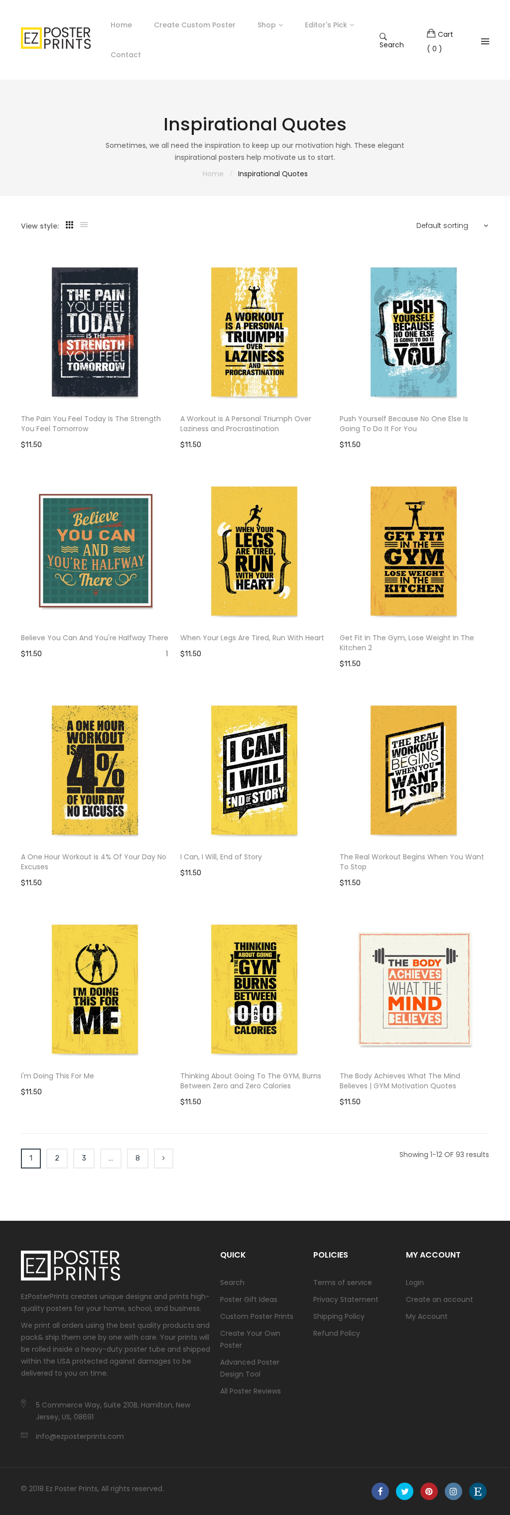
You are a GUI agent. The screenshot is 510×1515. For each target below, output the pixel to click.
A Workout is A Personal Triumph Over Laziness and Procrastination (245, 424)
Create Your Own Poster (250, 1339)
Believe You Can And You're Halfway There (94, 638)
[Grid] (69, 225)
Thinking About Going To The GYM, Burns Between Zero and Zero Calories (250, 1081)
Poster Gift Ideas (248, 1299)
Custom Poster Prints (256, 1316)
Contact (126, 55)
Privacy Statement (346, 1299)
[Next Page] (163, 1158)
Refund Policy (336, 1333)
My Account (427, 1316)
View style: (40, 226)
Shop (266, 25)
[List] (84, 225)
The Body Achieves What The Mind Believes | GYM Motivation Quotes (400, 1081)
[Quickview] (167, 388)
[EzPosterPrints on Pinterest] (429, 1491)
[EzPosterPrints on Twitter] (404, 1491)
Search (392, 44)
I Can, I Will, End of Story (221, 857)
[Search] (485, 41)
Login (415, 1282)
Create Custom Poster (195, 25)
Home (121, 25)
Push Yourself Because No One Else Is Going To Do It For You (404, 424)
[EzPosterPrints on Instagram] (453, 1491)
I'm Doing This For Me (57, 1076)
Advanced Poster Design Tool (249, 1368)
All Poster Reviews (250, 1391)
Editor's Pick (326, 25)
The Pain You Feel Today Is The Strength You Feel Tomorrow (91, 424)
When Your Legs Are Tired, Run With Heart (252, 638)
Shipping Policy (339, 1316)
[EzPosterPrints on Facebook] (380, 1491)
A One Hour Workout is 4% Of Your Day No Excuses (93, 862)
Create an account (439, 1299)
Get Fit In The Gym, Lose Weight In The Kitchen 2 (407, 643)
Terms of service (342, 1282)
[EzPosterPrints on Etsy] (478, 1491)
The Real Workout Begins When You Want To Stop (412, 862)
